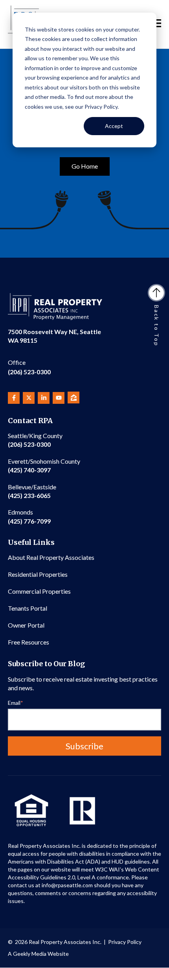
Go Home (85, 166)
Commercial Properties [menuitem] (39, 591)
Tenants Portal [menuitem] (27, 608)
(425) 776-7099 (29, 516)
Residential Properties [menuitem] (38, 574)
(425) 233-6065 (32, 491)
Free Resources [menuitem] (28, 642)
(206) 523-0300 (29, 367)
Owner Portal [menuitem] (26, 625)
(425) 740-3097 (44, 465)
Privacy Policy (124, 941)
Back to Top (156, 326)
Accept (114, 126)
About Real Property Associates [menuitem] (51, 557)
